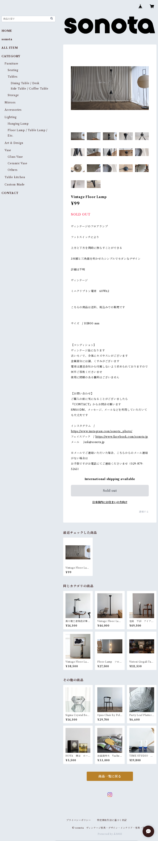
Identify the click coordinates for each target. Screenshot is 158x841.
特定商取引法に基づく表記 (112, 820)
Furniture (11, 63)
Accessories (13, 110)
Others (13, 170)
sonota (7, 39)
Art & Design (14, 143)
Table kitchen (15, 177)
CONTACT (10, 193)
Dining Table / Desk (25, 83)
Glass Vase (15, 157)
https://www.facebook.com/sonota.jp (121, 436)
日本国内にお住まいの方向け (109, 502)
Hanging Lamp (18, 123)
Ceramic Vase (17, 163)
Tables (13, 76)
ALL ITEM (10, 48)
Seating (13, 70)
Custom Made (15, 184)
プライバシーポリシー (78, 820)
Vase (8, 150)
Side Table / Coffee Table (29, 88)
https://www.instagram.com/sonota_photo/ (101, 431)
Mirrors (10, 102)
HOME (7, 31)
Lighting (10, 117)
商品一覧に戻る (109, 776)
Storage (13, 95)
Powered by (106, 834)
